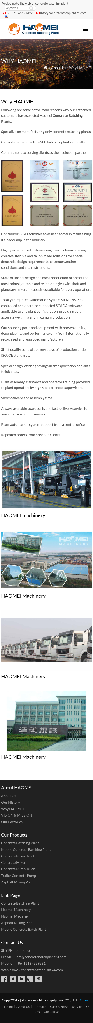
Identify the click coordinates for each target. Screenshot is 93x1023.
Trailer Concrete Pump (18, 875)
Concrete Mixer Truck (18, 856)
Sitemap (85, 1000)
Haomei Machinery (16, 909)
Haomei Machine (14, 916)
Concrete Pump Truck (18, 869)
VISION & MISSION (16, 815)
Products (39, 1006)
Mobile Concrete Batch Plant (23, 929)
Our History (10, 802)
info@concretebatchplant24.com (63, 13)
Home (8, 1006)
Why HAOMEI (12, 809)
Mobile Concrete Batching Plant (26, 849)
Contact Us (51, 1011)
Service (77, 1006)
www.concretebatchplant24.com (37, 970)
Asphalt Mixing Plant (17, 882)
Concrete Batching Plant (20, 843)
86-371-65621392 (20, 13)
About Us (58, 67)
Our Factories (12, 821)
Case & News (59, 1006)
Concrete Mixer (13, 862)
